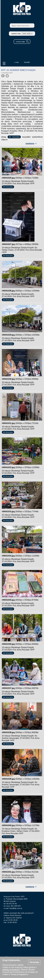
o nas (16, 62)
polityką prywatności (11, 970)
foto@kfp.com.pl (15, 908)
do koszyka (14, 137)
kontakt (27, 62)
